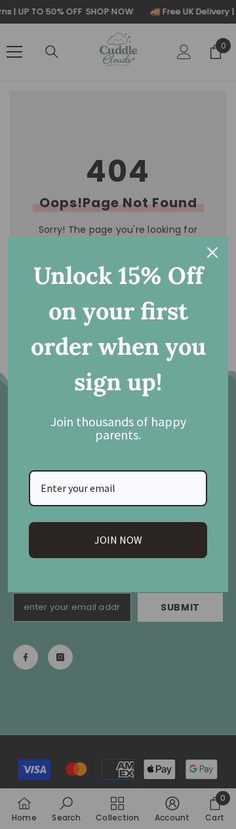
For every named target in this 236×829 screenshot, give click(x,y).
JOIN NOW (118, 539)
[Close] (212, 252)
